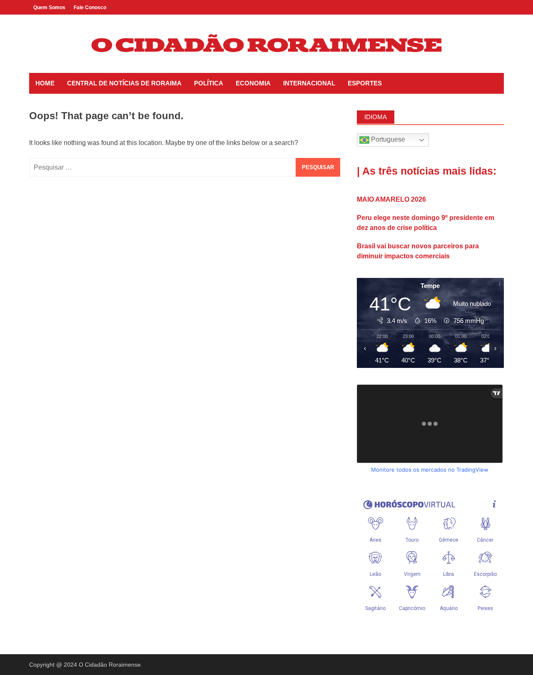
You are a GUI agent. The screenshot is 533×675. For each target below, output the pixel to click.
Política (208, 83)
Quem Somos (49, 7)
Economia (253, 83)
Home (45, 83)
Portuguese (387, 139)
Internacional (309, 83)
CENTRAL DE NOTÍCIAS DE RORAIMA (124, 83)
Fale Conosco (90, 7)
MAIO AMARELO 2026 (391, 199)
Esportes (365, 83)
